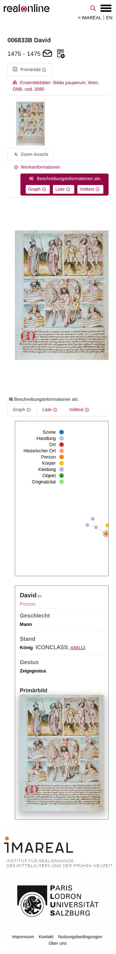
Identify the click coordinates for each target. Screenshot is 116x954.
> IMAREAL (89, 17)
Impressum (23, 936)
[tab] (30, 69)
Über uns (58, 943)
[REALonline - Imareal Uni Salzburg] (58, 8)
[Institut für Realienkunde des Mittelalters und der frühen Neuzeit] (58, 851)
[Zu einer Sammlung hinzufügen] (61, 54)
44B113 (77, 647)
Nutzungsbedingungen (80, 936)
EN (109, 17)
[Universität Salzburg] (58, 900)
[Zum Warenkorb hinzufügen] (47, 54)
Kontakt (46, 936)
